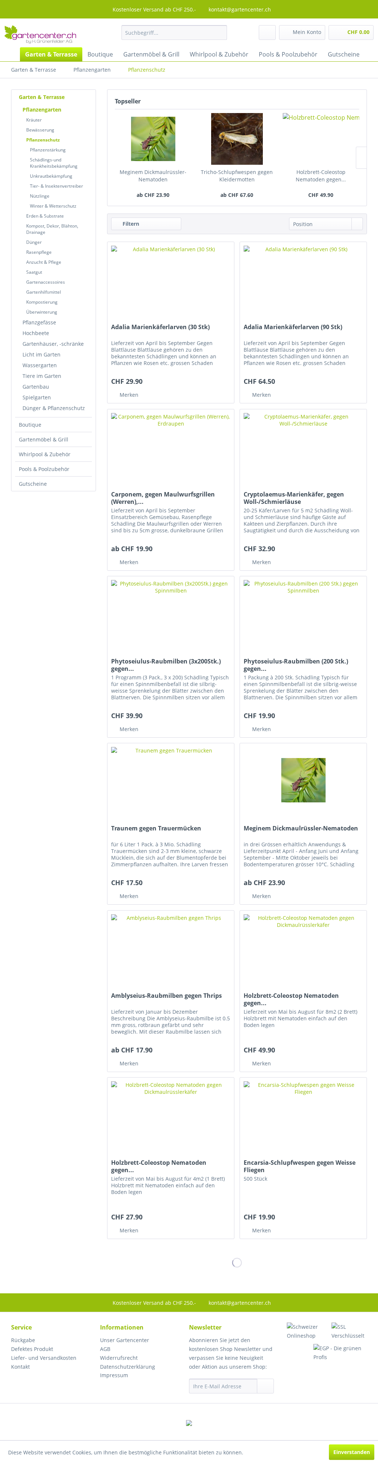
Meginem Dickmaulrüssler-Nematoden (153, 175)
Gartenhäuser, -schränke (53, 343)
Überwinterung (41, 312)
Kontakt (20, 1366)
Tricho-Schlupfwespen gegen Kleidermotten (237, 175)
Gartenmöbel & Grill (43, 439)
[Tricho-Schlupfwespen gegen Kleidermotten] (237, 139)
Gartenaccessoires (45, 282)
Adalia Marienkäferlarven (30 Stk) (160, 327)
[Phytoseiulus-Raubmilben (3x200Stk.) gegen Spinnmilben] (170, 613)
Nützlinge (39, 196)
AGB (105, 1348)
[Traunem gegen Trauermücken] (170, 780)
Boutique (30, 424)
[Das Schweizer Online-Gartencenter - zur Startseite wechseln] (40, 34)
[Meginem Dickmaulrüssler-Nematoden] (153, 139)
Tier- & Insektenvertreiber (56, 186)
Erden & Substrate (45, 216)
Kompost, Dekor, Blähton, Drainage (52, 229)
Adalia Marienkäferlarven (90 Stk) (293, 327)
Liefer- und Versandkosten (43, 1357)
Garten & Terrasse (42, 96)
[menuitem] (174, 32)
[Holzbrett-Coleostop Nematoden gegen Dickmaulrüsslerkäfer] (321, 139)
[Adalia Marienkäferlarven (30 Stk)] (170, 279)
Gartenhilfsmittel (43, 292)
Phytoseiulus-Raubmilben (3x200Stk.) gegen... (166, 665)
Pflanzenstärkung (48, 150)
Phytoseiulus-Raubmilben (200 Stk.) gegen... (296, 665)
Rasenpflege (39, 252)
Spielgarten (37, 397)
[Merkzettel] (267, 32)
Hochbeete (36, 333)
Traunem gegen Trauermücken (156, 828)
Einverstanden (351, 1452)
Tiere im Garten (42, 375)
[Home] (11, 54)
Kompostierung (42, 302)
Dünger (34, 242)
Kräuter (34, 120)
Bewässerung (40, 130)
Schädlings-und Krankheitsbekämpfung (54, 163)
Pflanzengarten (42, 109)
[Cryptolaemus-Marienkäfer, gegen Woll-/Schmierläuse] (303, 446)
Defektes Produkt (32, 1348)
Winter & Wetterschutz (53, 206)
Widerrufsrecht (119, 1357)
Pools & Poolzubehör (44, 468)
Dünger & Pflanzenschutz (54, 408)
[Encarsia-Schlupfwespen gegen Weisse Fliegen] (303, 1114)
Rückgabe (23, 1340)
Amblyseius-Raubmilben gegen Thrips (166, 996)
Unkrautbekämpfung (51, 176)
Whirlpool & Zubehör (45, 454)
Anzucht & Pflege (43, 262)
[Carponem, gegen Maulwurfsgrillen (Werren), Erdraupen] (170, 446)
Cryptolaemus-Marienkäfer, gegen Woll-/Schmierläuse (294, 498)
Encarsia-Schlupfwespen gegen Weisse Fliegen (299, 1166)
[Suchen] (219, 32)
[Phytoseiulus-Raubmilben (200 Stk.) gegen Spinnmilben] (303, 613)
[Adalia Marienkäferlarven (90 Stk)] (303, 279)
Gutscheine (33, 483)
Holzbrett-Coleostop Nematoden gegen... (321, 175)
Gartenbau (36, 386)
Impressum (114, 1375)
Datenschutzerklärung (127, 1366)
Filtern (130, 223)
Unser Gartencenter (124, 1340)
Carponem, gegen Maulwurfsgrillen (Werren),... (163, 498)
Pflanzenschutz (43, 140)
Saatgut (34, 272)
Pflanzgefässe (39, 322)
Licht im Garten (42, 354)
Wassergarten (40, 365)
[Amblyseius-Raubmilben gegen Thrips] (170, 947)
